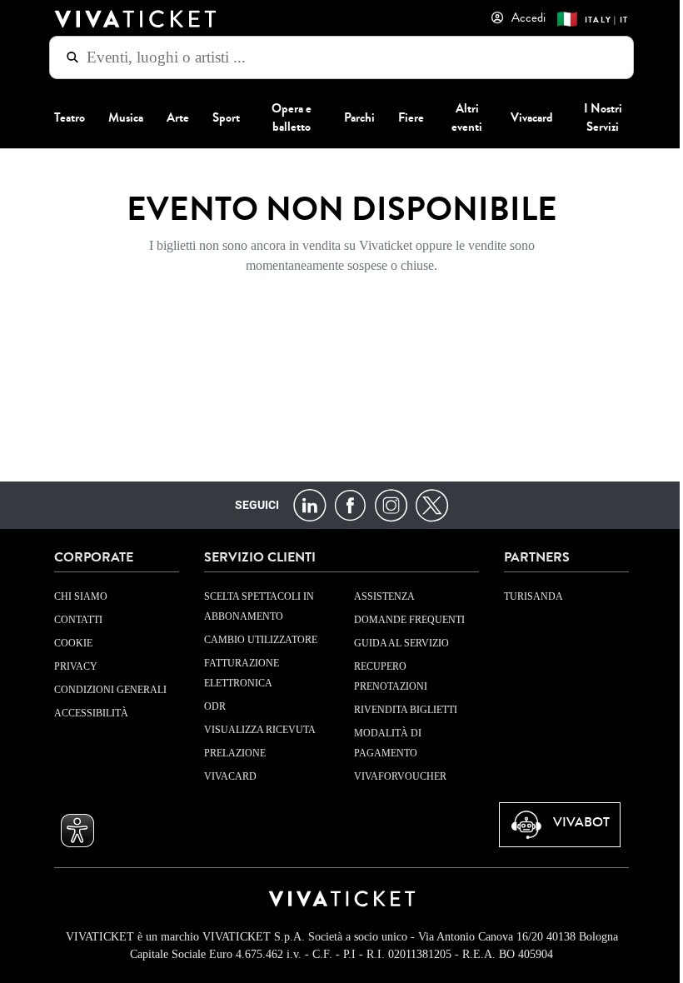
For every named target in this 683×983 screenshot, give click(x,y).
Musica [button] (119, 117)
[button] (71, 830)
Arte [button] (171, 117)
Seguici (250, 504)
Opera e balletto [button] (286, 117)
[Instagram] (384, 504)
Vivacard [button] (526, 117)
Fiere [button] (404, 117)
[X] (425, 504)
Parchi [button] (352, 117)
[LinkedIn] (303, 504)
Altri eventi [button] (461, 117)
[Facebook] (344, 504)
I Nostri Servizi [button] (596, 117)
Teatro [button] (63, 117)
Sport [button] (219, 117)
